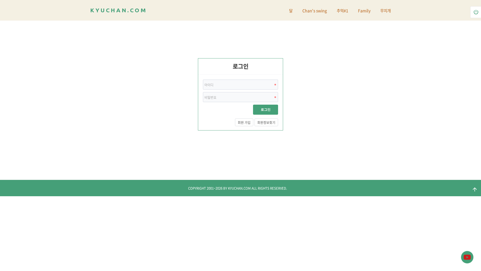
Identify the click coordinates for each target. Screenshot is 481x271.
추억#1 (342, 11)
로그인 (266, 109)
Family (364, 11)
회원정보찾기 (266, 122)
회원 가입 (244, 122)
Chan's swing (314, 11)
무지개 (385, 11)
